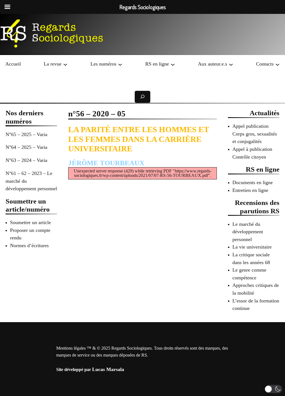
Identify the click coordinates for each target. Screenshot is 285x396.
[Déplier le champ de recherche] (142, 97)
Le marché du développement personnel (247, 231)
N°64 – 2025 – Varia (26, 147)
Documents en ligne (252, 182)
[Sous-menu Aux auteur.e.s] (231, 64)
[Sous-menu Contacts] (277, 64)
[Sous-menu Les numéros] (120, 64)
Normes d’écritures (29, 245)
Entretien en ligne (250, 190)
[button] (273, 389)
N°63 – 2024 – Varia (26, 160)
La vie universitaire (252, 247)
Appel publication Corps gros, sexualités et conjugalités (254, 133)
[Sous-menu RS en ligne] (173, 64)
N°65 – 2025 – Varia (26, 134)
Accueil (13, 64)
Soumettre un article (30, 222)
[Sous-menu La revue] (65, 64)
